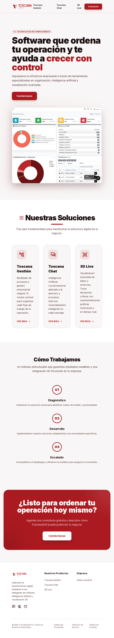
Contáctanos (24, 95)
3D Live (79, 6)
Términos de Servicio (77, 626)
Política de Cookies (94, 626)
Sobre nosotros (84, 580)
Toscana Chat (61, 6)
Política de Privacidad (58, 626)
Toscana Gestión (37, 6)
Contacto (93, 6)
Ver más (24, 321)
